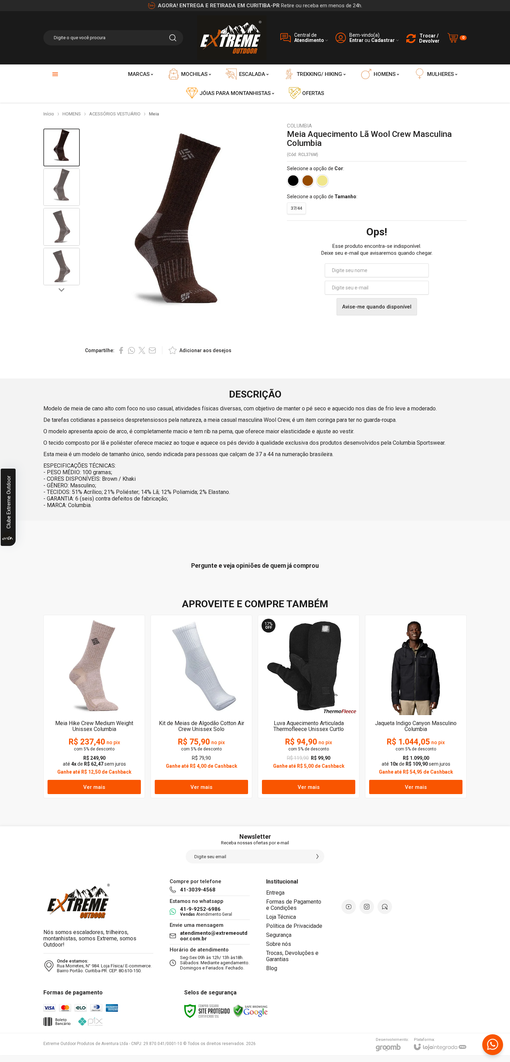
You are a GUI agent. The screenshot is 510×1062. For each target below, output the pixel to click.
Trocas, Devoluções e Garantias (292, 956)
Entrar (356, 40)
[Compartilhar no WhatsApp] (131, 350)
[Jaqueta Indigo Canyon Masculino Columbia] (415, 706)
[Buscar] (173, 37)
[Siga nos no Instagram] (366, 906)
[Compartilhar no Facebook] (121, 350)
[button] (61, 147)
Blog (271, 968)
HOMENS (71, 113)
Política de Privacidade (294, 926)
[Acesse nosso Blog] (384, 906)
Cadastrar (383, 40)
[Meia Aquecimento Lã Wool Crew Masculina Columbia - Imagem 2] (61, 187)
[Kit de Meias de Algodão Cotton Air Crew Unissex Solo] (201, 706)
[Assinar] (317, 856)
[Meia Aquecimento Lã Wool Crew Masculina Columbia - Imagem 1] (61, 147)
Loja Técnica (281, 917)
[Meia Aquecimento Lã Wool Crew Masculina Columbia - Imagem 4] (61, 266)
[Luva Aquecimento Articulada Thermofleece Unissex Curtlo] (308, 706)
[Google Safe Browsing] (250, 1010)
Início (48, 113)
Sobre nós (278, 944)
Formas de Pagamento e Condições (293, 904)
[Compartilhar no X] (141, 350)
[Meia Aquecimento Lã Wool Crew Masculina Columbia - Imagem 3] (61, 226)
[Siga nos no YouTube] (348, 906)
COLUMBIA (299, 126)
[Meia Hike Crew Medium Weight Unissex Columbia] (94, 706)
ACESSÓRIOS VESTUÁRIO (115, 113)
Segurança (278, 935)
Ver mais (94, 787)
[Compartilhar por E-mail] (152, 350)
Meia (154, 113)
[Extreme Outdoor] (231, 37)
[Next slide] (62, 289)
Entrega (275, 892)
